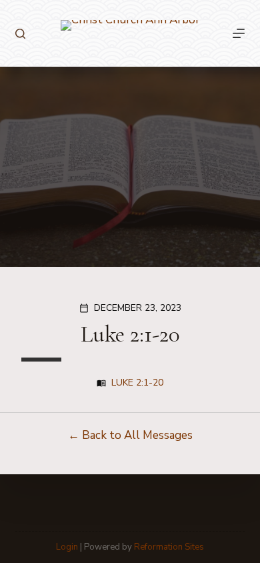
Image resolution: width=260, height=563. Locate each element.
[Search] (20, 34)
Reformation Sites (169, 547)
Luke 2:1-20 (137, 382)
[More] (239, 33)
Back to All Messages (137, 435)
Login (67, 547)
